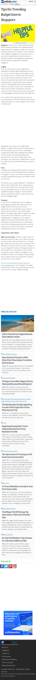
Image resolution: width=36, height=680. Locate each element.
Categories (5, 650)
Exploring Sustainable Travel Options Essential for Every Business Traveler (15, 429)
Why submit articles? (8, 665)
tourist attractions (8, 265)
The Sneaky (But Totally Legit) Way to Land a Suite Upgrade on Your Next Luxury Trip (17, 407)
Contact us (5, 653)
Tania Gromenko (20, 43)
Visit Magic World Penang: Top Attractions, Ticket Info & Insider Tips (16, 514)
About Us (5, 647)
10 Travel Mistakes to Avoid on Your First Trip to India (17, 487)
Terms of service (7, 662)
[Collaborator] (18, 634)
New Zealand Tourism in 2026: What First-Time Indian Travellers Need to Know (17, 360)
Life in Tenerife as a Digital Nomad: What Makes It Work (17, 335)
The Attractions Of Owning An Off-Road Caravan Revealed (17, 455)
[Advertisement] (18, 124)
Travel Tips (31, 43)
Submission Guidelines (9, 659)
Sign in (31, 1)
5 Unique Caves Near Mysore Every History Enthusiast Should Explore (17, 382)
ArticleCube (20, 669)
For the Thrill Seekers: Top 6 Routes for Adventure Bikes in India (17, 539)
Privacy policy (6, 656)
